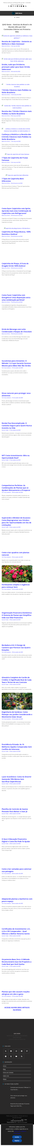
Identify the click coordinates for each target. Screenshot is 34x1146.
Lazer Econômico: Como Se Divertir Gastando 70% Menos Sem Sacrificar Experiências (16, 779)
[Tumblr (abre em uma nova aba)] (19, 6)
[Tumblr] (11, 1056)
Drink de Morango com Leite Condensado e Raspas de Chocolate (17, 330)
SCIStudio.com (17, 1119)
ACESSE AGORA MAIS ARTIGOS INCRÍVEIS (17, 1008)
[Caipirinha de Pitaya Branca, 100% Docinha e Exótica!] (17, 228)
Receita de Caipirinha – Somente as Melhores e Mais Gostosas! (17, 42)
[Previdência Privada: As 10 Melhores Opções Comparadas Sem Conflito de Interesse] (17, 741)
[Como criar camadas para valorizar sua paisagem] (17, 865)
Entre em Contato (8, 1072)
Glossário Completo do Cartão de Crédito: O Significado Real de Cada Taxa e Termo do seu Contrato (16, 679)
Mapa (4, 1079)
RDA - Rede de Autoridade (21, 1122)
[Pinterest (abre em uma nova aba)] (13, 6)
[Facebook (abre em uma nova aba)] (11, 6)
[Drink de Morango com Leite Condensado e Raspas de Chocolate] (17, 326)
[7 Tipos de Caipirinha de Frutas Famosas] (17, 154)
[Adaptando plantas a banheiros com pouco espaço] (17, 895)
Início (4, 1066)
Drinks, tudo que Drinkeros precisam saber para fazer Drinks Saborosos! (16, 66)
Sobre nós (6, 1076)
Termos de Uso (22, 1116)
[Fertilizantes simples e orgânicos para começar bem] (17, 581)
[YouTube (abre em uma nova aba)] (23, 6)
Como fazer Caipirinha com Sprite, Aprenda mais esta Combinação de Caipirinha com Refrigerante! (16, 210)
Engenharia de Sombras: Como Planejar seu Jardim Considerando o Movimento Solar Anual (17, 714)
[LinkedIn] (21, 1051)
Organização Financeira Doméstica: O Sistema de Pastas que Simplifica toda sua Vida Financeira (17, 615)
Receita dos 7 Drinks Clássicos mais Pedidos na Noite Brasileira (17, 112)
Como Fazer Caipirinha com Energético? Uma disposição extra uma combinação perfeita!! (16, 297)
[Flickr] (5, 1056)
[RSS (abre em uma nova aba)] (25, 6)
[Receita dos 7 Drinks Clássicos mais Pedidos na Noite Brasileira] (17, 108)
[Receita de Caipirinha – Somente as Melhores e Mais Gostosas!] (17, 38)
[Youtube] (16, 1056)
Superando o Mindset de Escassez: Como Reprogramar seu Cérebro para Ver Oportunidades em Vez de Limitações (16, 521)
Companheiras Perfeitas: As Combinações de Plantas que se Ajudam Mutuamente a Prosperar (16, 487)
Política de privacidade (11, 1116)
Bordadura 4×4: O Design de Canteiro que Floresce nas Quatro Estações (16, 647)
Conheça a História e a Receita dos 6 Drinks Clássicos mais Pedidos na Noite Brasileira (16, 136)
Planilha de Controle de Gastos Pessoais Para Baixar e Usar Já (15, 810)
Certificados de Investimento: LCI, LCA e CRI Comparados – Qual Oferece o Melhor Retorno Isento (16, 931)
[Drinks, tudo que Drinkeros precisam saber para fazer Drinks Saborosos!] (17, 61)
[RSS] (21, 1056)
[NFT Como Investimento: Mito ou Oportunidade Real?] (17, 452)
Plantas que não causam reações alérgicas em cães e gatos (16, 993)
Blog (4, 1069)
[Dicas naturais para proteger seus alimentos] (17, 390)
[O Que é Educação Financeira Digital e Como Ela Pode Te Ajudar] (17, 835)
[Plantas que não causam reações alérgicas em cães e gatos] (17, 988)
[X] (5, 1051)
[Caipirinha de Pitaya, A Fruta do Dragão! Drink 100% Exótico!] (17, 260)
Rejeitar (17, 1140)
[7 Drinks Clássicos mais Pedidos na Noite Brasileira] (17, 86)
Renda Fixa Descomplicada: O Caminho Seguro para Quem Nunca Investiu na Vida (17, 425)
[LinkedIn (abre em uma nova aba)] (17, 6)
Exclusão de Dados (17, 1117)
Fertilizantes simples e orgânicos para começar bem (16, 585)
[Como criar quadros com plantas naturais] (17, 549)
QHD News (9, 1119)
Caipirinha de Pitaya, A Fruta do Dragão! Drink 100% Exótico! (15, 264)
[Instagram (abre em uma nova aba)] (15, 6)
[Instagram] (16, 1051)
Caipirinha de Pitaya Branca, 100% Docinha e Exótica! (16, 233)
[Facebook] (11, 1051)
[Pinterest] (27, 1051)
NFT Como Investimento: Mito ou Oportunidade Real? (16, 456)
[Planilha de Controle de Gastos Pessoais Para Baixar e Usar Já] (17, 805)
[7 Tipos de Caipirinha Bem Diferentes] (17, 175)
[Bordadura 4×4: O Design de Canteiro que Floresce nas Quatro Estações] (17, 641)
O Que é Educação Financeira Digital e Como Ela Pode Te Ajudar (16, 840)
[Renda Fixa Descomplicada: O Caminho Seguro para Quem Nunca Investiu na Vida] (17, 419)
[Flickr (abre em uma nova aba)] (21, 6)
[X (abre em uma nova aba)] (9, 6)
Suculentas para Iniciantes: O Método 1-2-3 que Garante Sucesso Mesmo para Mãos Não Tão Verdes (16, 363)
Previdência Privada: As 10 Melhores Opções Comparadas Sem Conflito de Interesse (17, 746)
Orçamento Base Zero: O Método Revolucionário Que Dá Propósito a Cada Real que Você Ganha (16, 961)
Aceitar (17, 1137)
